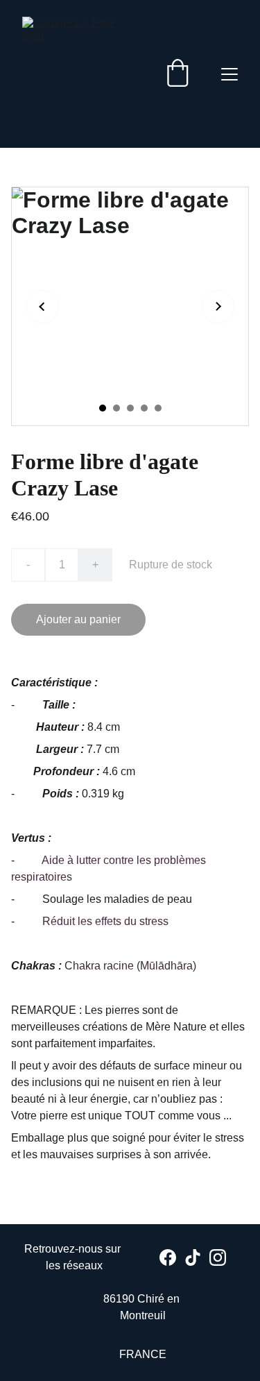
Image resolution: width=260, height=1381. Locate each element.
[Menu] (229, 74)
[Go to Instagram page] (217, 1257)
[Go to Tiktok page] (192, 1257)
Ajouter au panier (78, 619)
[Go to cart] (177, 74)
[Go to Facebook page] (167, 1257)
